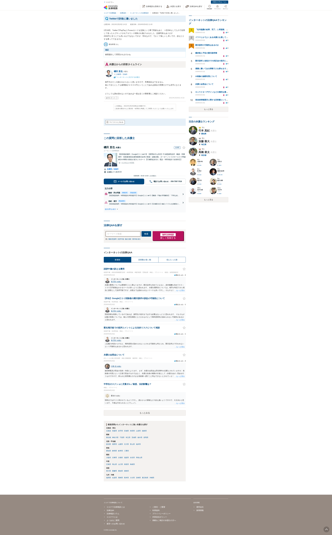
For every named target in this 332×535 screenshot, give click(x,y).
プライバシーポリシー (161, 514)
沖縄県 (152, 478)
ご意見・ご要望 (158, 507)
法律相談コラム (113, 514)
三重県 (126, 451)
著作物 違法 (136, 239)
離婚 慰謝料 (113, 239)
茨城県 (134, 437)
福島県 (144, 431)
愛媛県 (114, 471)
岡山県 (114, 464)
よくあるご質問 (113, 520)
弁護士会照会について (204, 84)
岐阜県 (120, 451)
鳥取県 (126, 464)
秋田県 (132, 431)
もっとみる (145, 413)
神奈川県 (115, 437)
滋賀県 (126, 457)
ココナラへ (110, 2)
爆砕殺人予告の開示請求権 (206, 53)
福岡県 (108, 478)
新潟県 (108, 444)
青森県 (114, 431)
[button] (145, 209)
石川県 (126, 444)
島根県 (132, 464)
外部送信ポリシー (159, 517)
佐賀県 (114, 478)
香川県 (108, 471)
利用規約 (156, 510)
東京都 (108, 437)
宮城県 (126, 431)
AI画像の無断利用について (206, 76)
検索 (146, 234)
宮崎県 (138, 478)
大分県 (132, 478)
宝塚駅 (109, 172)
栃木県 (140, 437)
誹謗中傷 (121, 239)
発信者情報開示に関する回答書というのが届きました (217, 100)
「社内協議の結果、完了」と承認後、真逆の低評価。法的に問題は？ (223, 29)
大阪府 (108, 457)
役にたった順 (172, 260)
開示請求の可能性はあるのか (207, 45)
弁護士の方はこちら (220, 2)
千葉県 (122, 437)
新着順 (117, 260)
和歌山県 (139, 457)
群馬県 (146, 437)
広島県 (108, 464)
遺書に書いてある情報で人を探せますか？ (212, 68)
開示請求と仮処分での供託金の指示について (213, 61)
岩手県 (120, 431)
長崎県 (120, 478)
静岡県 (114, 451)
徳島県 (126, 471)
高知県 (120, 471)
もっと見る (208, 109)
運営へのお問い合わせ (116, 524)
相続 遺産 (128, 239)
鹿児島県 (145, 478)
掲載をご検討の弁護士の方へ (164, 520)
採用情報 (199, 510)
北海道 (108, 431)
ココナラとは (112, 517)
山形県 (138, 431)
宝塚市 (125, 74)
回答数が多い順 (144, 260)
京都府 (120, 457)
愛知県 (108, 451)
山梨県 (120, 444)
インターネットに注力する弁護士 (128, 77)
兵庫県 (118, 74)
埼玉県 (128, 437)
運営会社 (199, 507)
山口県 (120, 464)
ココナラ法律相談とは (116, 507)
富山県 (132, 444)
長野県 (114, 444)
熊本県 (126, 478)
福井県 (138, 444)
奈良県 (132, 457)
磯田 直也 (121, 71)
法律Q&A (110, 510)
